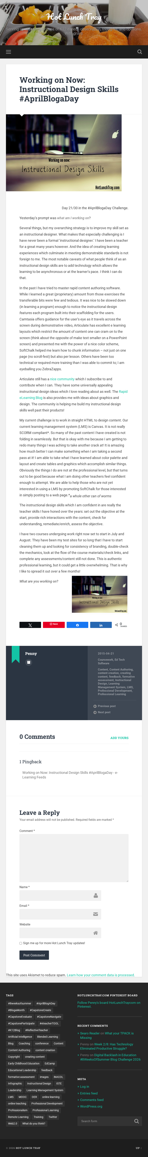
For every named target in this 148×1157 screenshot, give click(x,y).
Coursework (105, 659)
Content (103, 669)
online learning (51, 1096)
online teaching (17, 1103)
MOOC (23, 1096)
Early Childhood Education (24, 1063)
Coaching (24, 1043)
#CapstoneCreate (40, 1010)
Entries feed (89, 1093)
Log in (84, 1086)
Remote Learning (18, 1117)
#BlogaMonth (16, 1010)
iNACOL (58, 1076)
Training (38, 1117)
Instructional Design (39, 1083)
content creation (108, 673)
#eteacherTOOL (49, 1023)
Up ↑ (139, 1147)
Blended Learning (47, 1036)
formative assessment (21, 1076)
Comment (27, 831)
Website (24, 924)
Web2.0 (12, 1123)
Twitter (53, 1117)
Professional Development (115, 690)
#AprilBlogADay (45, 1003)
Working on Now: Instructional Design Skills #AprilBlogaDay (69, 89)
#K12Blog (14, 1030)
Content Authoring (121, 669)
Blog (10, 1043)
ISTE (59, 1083)
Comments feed (92, 1100)
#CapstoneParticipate (21, 1023)
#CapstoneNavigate (49, 1016)
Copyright (14, 1056)
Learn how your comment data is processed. (101, 975)
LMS (130, 687)
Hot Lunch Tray (73, 16)
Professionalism (17, 1110)
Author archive (28, 662)
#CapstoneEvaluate (20, 1016)
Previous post (107, 706)
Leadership (14, 1090)
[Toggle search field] (139, 51)
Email (24, 905)
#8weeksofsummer (19, 1003)
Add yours (119, 738)
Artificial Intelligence (20, 1036)
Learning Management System (111, 685)
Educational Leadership (22, 1070)
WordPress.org (91, 1106)
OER (34, 1096)
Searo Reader (90, 1033)
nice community (62, 379)
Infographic (15, 1083)
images (44, 1076)
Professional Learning (112, 694)
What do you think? (33, 1123)
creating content (35, 1056)
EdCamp (50, 1063)
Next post (104, 712)
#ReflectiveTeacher (36, 1030)
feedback (115, 676)
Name (24, 887)
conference (42, 1043)
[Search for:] (109, 1121)
